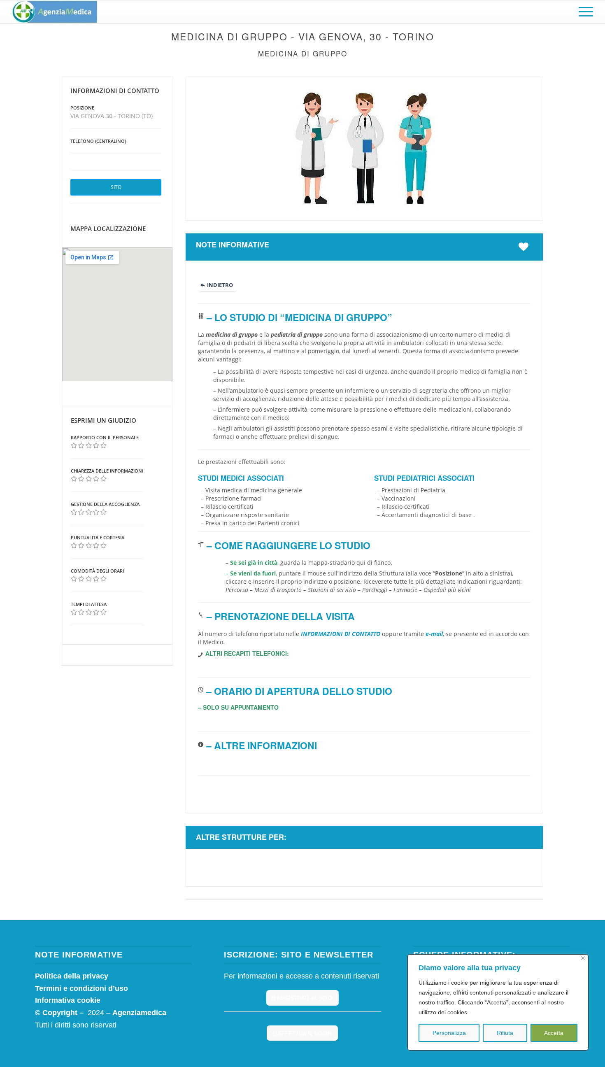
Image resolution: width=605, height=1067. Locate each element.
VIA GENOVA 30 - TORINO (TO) (111, 116)
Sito (116, 187)
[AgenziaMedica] (54, 11)
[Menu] (583, 11)
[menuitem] (583, 11)
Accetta (553, 1033)
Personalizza (449, 1033)
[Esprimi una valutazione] (74, 446)
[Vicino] (583, 958)
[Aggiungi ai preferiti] (526, 246)
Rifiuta (505, 1033)
